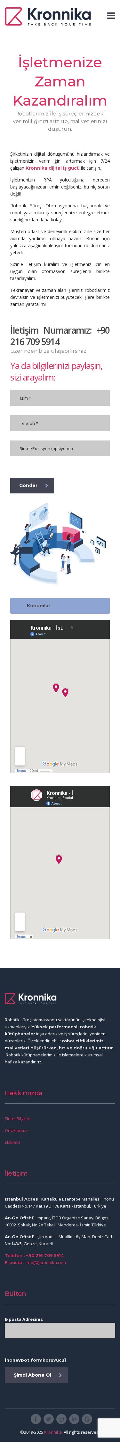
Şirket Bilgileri (17, 1118)
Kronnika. (53, 1432)
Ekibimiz (12, 1142)
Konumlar (38, 606)
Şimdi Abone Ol (32, 1375)
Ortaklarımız (16, 1130)
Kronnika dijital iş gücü (53, 168)
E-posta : (15, 1262)
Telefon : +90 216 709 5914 (34, 1255)
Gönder (28, 485)
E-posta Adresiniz (24, 1319)
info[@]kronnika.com (46, 1262)
